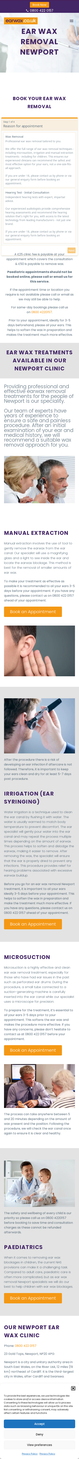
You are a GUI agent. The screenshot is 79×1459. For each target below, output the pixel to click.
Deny (39, 1434)
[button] (73, 1388)
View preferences (39, 1445)
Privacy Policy (30, 1453)
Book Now (39, 5)
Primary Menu (71, 21)
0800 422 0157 (41, 10)
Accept (39, 1424)
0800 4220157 (41, 312)
